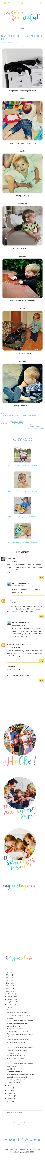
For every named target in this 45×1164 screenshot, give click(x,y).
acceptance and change (15, 1061)
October (11, 999)
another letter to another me (17, 1023)
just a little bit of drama (15, 1072)
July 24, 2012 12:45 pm (14, 647)
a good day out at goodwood (17, 1080)
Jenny (9, 600)
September (12, 1002)
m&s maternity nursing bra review (18, 1015)
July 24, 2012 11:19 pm (14, 669)
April (9, 1090)
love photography (14, 415)
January (10, 1098)
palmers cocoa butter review (17, 1050)
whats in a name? (13, 1037)
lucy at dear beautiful (21, 583)
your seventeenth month (15, 1058)
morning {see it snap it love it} (17, 1031)
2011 (8, 1101)
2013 (8, 988)
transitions (11, 1018)
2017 (8, 977)
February (11, 1096)
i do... (9, 1010)
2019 (8, 972)
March (10, 1093)
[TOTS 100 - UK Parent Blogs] (23, 1122)
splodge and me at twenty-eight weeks (20, 1074)
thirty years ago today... (15, 1029)
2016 (8, 980)
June (9, 1085)
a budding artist (12, 1066)
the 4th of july (12, 1069)
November (11, 996)
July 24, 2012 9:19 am (19, 625)
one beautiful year (25, 415)
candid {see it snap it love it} (17, 1077)
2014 (8, 986)
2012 (8, 991)
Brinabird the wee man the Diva (19, 644)
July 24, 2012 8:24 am (14, 603)
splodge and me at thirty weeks (18, 1039)
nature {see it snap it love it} (17, 1055)
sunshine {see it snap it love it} (17, 1012)
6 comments (4, 413)
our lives (34, 415)
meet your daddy (13, 1053)
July (9, 1007)
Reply (41, 577)
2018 (8, 975)
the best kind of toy (14, 1026)
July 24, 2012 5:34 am (14, 561)
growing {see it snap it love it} (17, 1042)
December (11, 994)
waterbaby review (13, 1082)
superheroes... (12, 1045)
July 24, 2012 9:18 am (19, 586)
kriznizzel (11, 558)
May (9, 1088)
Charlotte (11, 666)
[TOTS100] (22, 1124)
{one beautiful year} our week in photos (20, 1021)
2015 (8, 983)
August (10, 1004)
